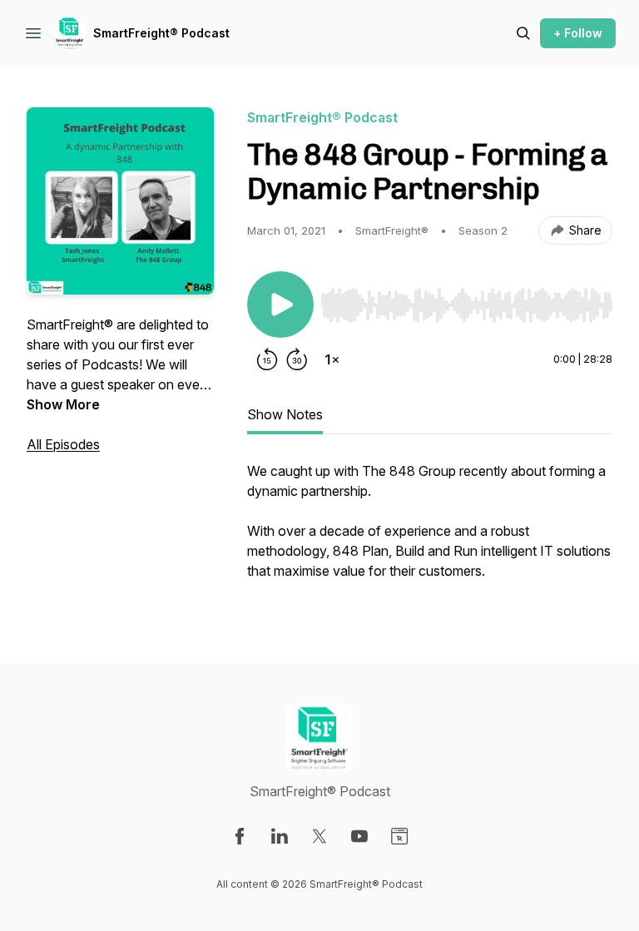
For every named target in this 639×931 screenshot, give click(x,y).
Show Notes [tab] (285, 414)
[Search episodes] (523, 33)
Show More (63, 404)
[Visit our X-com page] (319, 836)
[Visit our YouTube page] (359, 836)
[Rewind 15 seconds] (267, 359)
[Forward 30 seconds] (297, 359)
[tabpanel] (429, 529)
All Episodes (63, 444)
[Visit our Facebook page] (239, 836)
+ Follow (577, 33)
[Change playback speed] (332, 359)
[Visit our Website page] (399, 836)
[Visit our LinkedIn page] (279, 836)
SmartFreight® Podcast (161, 33)
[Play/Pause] (280, 304)
